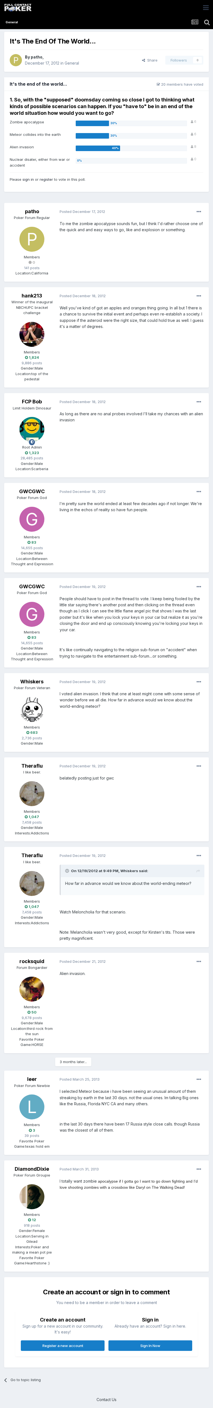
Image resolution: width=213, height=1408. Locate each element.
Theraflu (32, 766)
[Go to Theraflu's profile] (31, 793)
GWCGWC (32, 491)
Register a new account (62, 1345)
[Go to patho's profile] (16, 60)
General (72, 63)
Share (151, 60)
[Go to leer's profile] (31, 1106)
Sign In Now (150, 1345)
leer (32, 1079)
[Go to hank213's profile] (31, 334)
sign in (28, 179)
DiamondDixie (32, 1169)
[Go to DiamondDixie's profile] (31, 1196)
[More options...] (198, 211)
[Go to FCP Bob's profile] (31, 429)
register (46, 179)
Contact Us (106, 1399)
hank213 (32, 296)
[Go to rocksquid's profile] (31, 989)
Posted (82, 211)
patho (36, 57)
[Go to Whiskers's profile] (31, 709)
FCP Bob (32, 401)
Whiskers (32, 681)
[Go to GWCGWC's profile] (31, 519)
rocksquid (31, 961)
